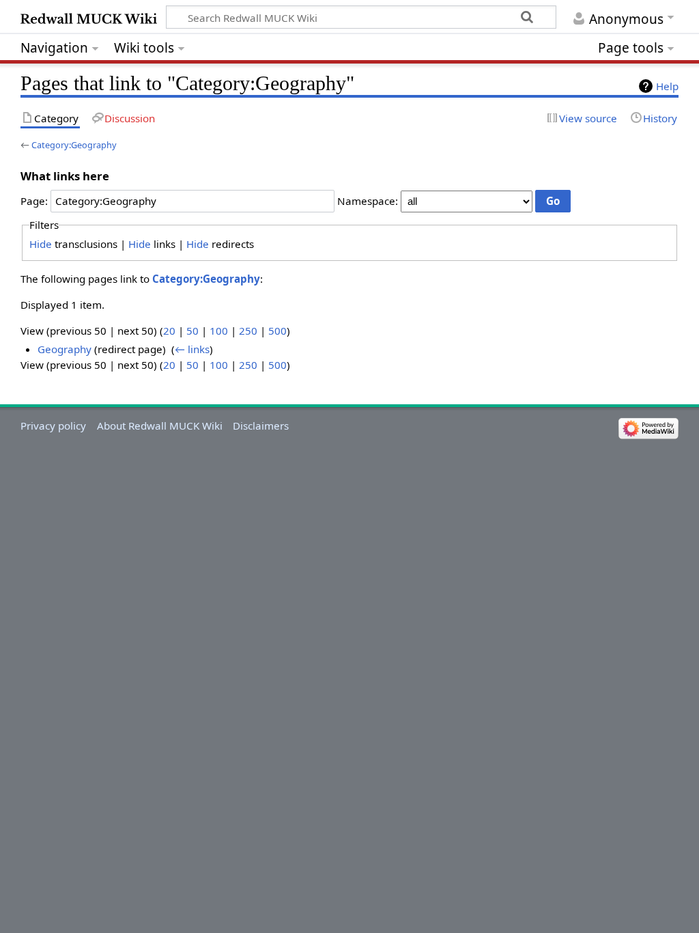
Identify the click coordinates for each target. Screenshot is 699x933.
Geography (64, 349)
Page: (34, 201)
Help (667, 86)
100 (219, 330)
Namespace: (367, 201)
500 (277, 330)
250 (248, 330)
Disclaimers (261, 425)
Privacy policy (53, 425)
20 (169, 330)
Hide (40, 244)
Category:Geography (74, 145)
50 (192, 330)
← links (192, 349)
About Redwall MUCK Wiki (160, 425)
